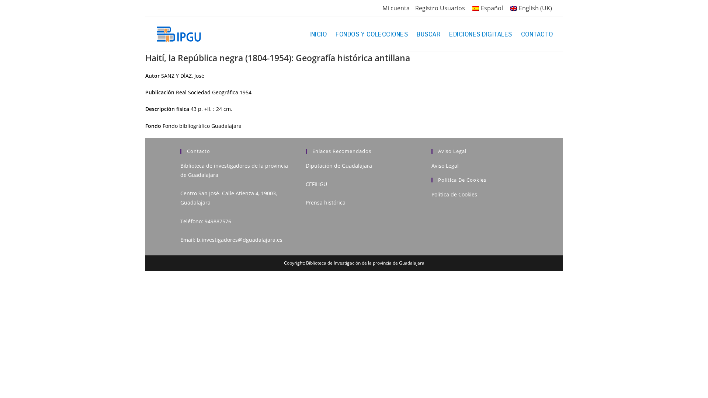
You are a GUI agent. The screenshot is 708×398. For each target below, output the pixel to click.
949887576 (218, 221)
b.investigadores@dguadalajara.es (239, 239)
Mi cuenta (396, 8)
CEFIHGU (316, 184)
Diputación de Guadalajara (339, 165)
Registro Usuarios (440, 8)
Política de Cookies (454, 194)
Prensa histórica (326, 202)
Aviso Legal (445, 165)
